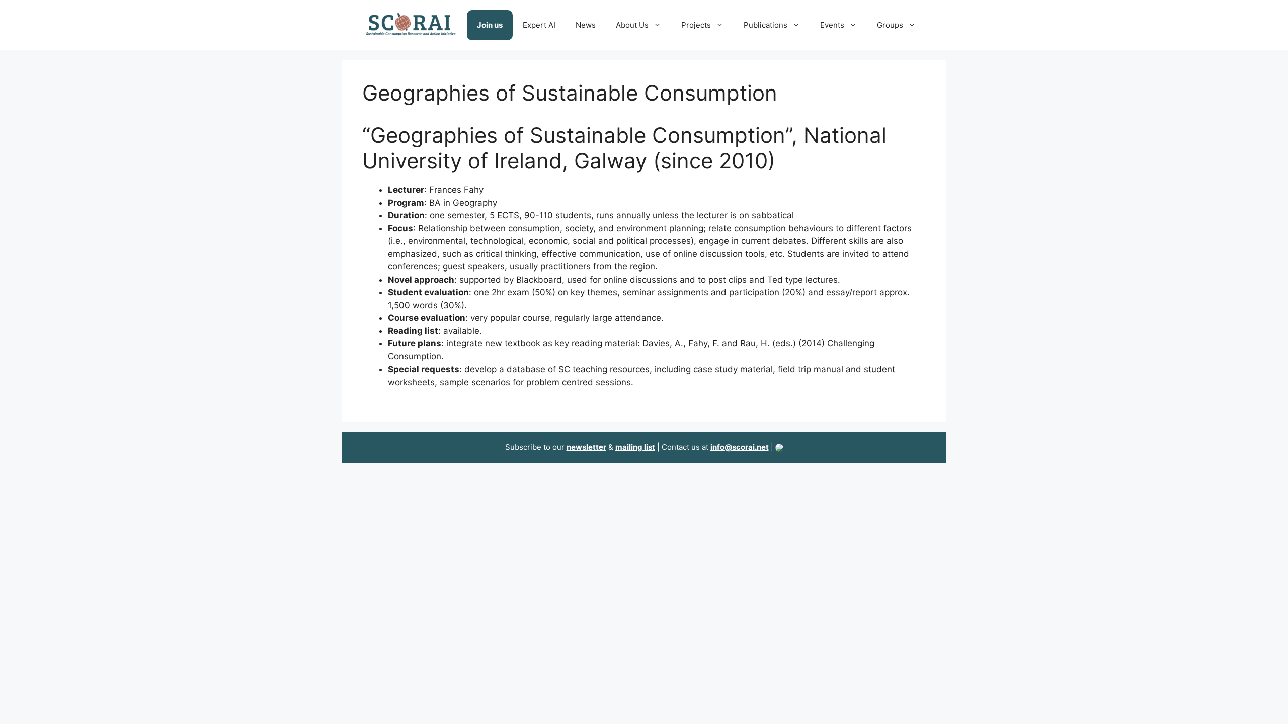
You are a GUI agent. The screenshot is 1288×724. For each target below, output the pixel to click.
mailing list (635, 447)
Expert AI (539, 25)
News (586, 25)
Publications (765, 25)
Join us (490, 25)
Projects (696, 25)
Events (832, 25)
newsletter (586, 447)
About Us (632, 25)
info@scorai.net (739, 447)
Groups (890, 25)
